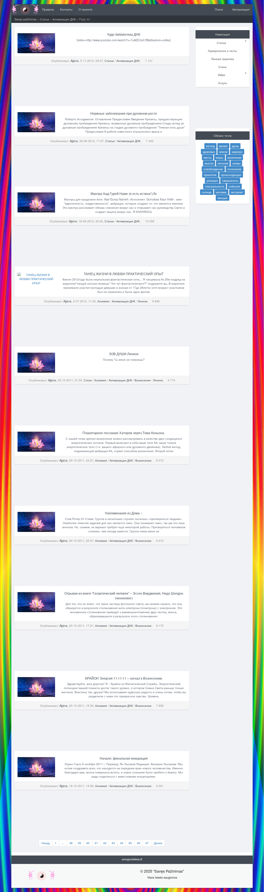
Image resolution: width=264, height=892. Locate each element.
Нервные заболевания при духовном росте (123, 113)
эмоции (222, 198)
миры (219, 157)
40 (88, 843)
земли (223, 152)
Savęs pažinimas (25, 19)
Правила (48, 9)
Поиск (218, 9)
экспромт (237, 192)
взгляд (210, 146)
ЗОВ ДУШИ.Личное (124, 353)
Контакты (66, 9)
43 (113, 843)
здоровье (209, 152)
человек (221, 192)
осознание (234, 169)
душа (235, 146)
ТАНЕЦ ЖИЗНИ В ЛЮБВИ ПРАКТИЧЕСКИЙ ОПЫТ (124, 273)
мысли (209, 163)
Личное (142, 301)
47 (147, 843)
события (234, 186)
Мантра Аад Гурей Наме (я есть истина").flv (124, 193)
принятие (210, 175)
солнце (206, 192)
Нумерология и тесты (222, 51)
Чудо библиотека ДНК (123, 34)
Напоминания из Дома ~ (123, 513)
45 (130, 843)
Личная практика (222, 59)
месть (207, 157)
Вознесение (142, 380)
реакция (212, 180)
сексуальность (214, 186)
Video (221, 75)
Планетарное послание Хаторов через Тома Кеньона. (123, 432)
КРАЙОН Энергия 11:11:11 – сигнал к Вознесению (123, 678)
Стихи (88, 380)
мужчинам (234, 157)
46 (138, 843)
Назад (45, 843)
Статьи (44, 19)
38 (71, 843)
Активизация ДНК (64, 19)
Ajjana (75, 61)
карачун (237, 152)
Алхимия (103, 301)
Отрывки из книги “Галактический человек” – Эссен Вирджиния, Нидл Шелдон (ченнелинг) (123, 595)
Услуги (222, 83)
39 (79, 843)
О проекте (85, 9)
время (223, 146)
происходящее (231, 175)
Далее (158, 843)
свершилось (230, 180)
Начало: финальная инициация (124, 758)
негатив (223, 163)
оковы (236, 163)
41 (96, 843)
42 (104, 843)
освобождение (213, 169)
